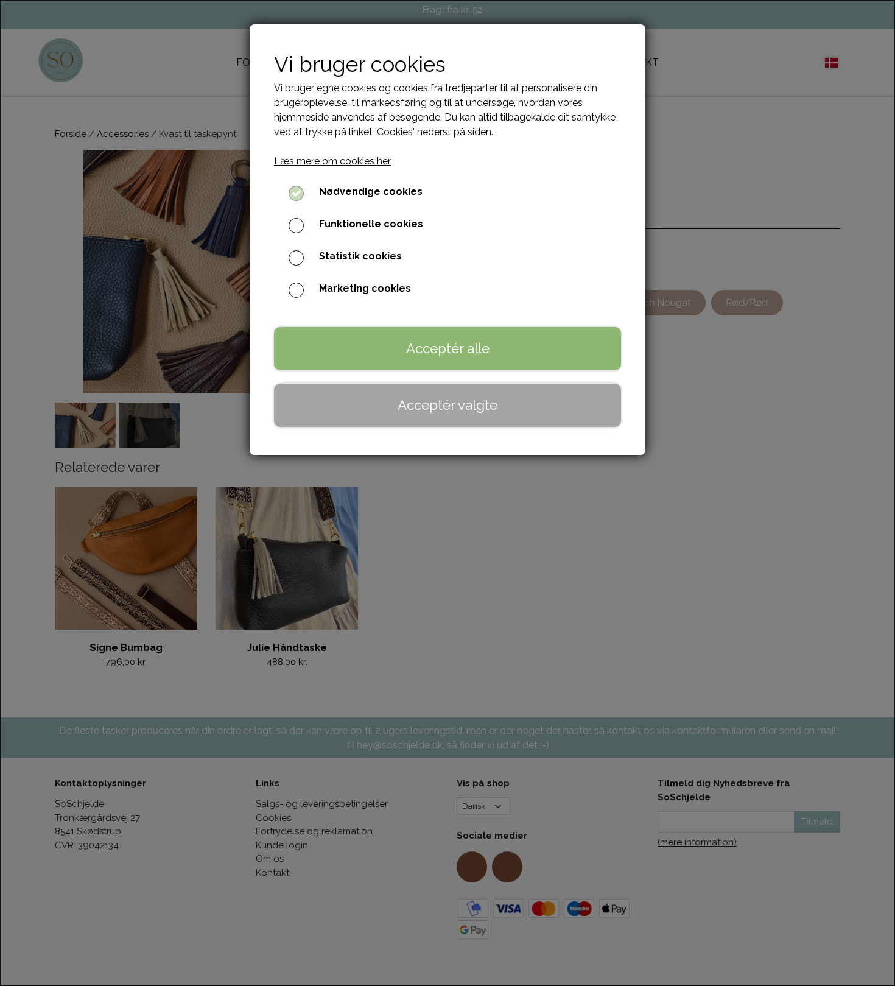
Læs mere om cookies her (332, 161)
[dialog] (447, 493)
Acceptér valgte (447, 405)
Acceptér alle (448, 348)
